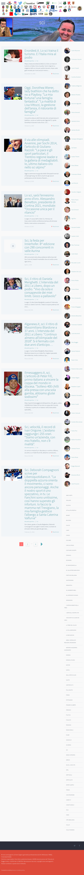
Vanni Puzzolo (70, 805)
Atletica (68, 505)
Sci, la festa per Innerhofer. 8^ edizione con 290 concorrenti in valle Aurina (40, 245)
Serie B (68, 760)
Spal (67, 770)
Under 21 (68, 800)
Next (42, 544)
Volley (68, 825)
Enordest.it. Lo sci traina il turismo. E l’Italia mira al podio (41, 53)
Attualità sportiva (29, 61)
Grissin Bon (69, 600)
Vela (67, 810)
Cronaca (68, 555)
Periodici (68, 710)
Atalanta (68, 500)
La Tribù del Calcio (71, 625)
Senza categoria (70, 755)
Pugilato (68, 720)
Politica (68, 715)
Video (67, 815)
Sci (37, 61)
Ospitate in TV (69, 685)
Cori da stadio (70, 545)
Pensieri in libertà (71, 705)
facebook (79, 846)
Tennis (68, 790)
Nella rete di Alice (71, 675)
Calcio (68, 525)
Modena (68, 655)
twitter (74, 846)
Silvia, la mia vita (70, 765)
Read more (55, 74)
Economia (68, 560)
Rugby (67, 735)
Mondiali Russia (70, 660)
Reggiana (68, 725)
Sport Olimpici (70, 785)
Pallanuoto (69, 690)
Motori (68, 665)
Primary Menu (3, 3)
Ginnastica (69, 585)
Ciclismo (68, 540)
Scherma (68, 745)
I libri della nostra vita (72, 612)
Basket (68, 515)
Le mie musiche (70, 635)
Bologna (68, 520)
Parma (68, 695)
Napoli (68, 670)
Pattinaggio (69, 700)
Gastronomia (69, 580)
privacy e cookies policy (18, 870)
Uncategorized (70, 795)
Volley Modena (70, 830)
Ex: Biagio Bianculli (71, 565)
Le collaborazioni (71, 630)
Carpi (67, 530)
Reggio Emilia (69, 730)
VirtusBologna (70, 820)
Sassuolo (69, 740)
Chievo (68, 535)
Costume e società (71, 550)
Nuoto (68, 680)
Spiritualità (69, 780)
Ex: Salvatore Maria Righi (73, 570)
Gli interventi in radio (72, 595)
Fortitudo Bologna (71, 575)
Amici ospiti (69, 495)
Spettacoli (69, 775)
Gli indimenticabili (71, 590)
